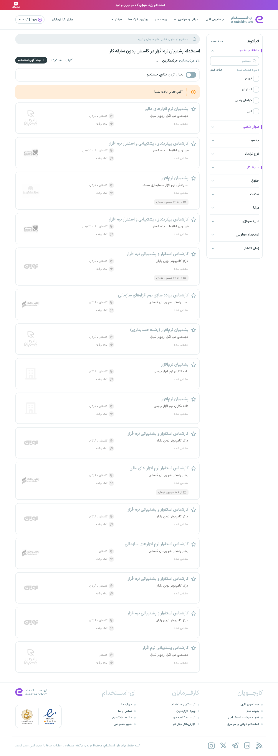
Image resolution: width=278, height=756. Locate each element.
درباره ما (126, 704)
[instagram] (211, 745)
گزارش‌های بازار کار (184, 724)
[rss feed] (259, 745)
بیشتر (118, 19)
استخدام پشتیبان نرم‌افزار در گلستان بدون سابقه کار (154, 51)
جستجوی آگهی (214, 19)
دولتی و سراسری (188, 19)
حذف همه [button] (217, 41)
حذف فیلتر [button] (216, 70)
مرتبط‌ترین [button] (169, 61)
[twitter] (223, 745)
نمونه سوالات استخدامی (243, 717)
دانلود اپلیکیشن (122, 717)
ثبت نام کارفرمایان (183, 717)
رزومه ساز (161, 19)
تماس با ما (125, 711)
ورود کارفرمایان (185, 711)
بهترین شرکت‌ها (138, 19)
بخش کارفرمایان (62, 19)
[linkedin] (247, 745)
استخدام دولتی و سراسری (243, 724)
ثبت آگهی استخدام (30, 60)
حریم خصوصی (123, 724)
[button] (234, 78)
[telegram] (235, 745)
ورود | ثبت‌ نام (28, 19)
